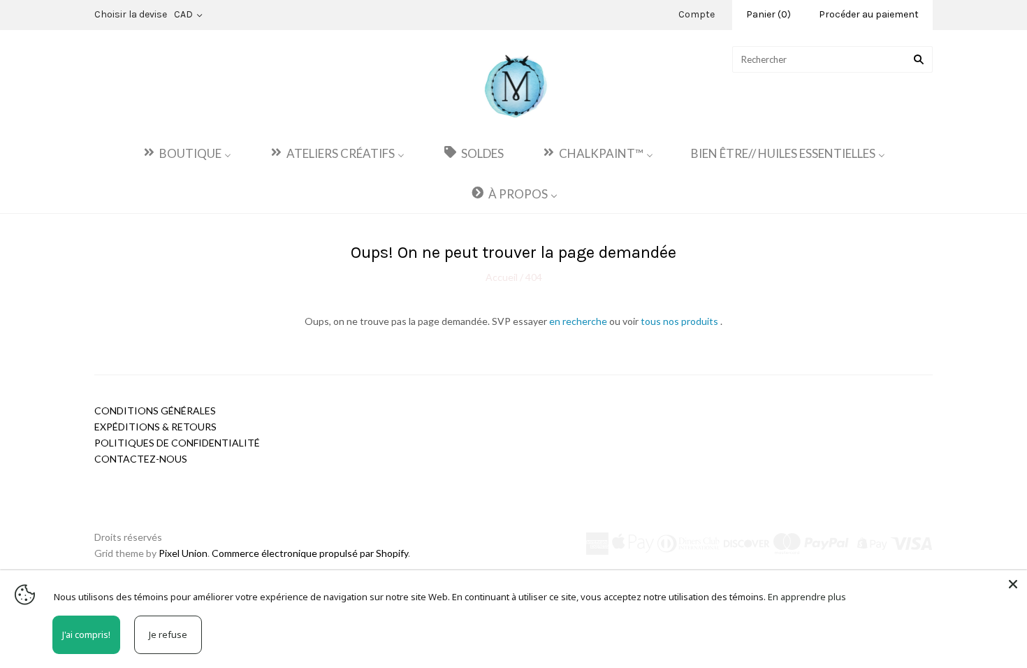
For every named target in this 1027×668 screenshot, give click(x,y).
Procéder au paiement (869, 14)
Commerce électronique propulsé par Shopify (310, 553)
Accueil (503, 277)
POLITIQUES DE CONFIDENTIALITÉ (177, 443)
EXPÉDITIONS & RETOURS (155, 427)
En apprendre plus (807, 596)
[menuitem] (186, 152)
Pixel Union (183, 553)
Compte (696, 14)
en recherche (579, 321)
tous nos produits (680, 321)
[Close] (1013, 584)
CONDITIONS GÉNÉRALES (155, 410)
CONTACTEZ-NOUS (140, 459)
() (768, 14)
